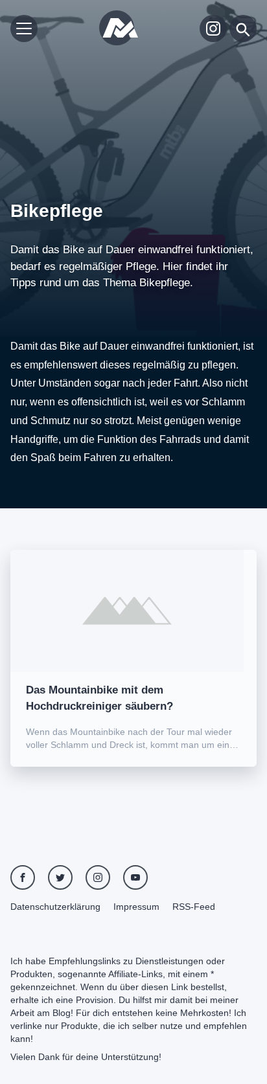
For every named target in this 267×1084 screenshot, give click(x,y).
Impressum (136, 906)
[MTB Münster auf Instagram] (213, 28)
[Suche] (243, 28)
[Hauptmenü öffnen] (24, 28)
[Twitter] (60, 877)
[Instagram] (98, 877)
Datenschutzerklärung (55, 906)
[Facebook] (22, 877)
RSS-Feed (193, 906)
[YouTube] (135, 877)
